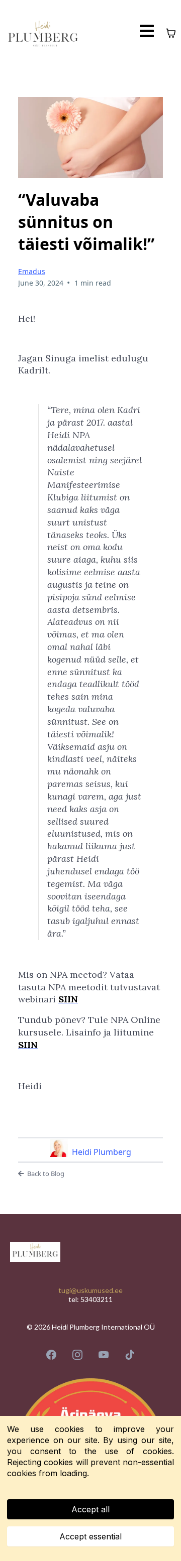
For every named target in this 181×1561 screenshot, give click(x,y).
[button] (147, 33)
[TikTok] (130, 1355)
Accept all (90, 1509)
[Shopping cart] (171, 33)
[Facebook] (51, 1355)
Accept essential (90, 1536)
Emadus (31, 271)
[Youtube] (103, 1355)
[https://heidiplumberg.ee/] (43, 33)
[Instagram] (77, 1355)
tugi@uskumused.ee (90, 1290)
